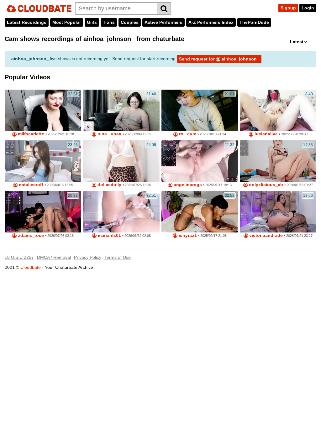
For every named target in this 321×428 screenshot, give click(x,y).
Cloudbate (30, 267)
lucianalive (265, 134)
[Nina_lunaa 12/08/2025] (121, 110)
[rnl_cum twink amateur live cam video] (199, 110)
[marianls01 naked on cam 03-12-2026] (121, 211)
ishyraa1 (187, 235)
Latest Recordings (26, 22)
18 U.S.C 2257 (19, 257)
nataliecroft (30, 184)
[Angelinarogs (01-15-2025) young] (199, 161)
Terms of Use (117, 257)
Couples (130, 22)
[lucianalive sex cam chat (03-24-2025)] (278, 110)
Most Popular (66, 22)
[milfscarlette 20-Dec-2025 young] (43, 110)
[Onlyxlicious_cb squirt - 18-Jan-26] (278, 161)
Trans (109, 22)
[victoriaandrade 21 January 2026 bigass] (278, 211)
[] (164, 8)
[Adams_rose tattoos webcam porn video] (43, 211)
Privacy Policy (87, 257)
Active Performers (163, 22)
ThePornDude (254, 22)
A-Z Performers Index (211, 22)
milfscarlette (30, 134)
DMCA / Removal (54, 257)
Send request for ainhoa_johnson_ (219, 58)
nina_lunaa (108, 134)
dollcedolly (108, 184)
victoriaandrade (265, 235)
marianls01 (109, 235)
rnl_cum (187, 134)
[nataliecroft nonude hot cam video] (43, 161)
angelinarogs (187, 184)
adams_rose (30, 235)
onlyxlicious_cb (265, 184)
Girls (92, 22)
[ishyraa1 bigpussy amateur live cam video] (199, 211)
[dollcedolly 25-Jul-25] (121, 161)
